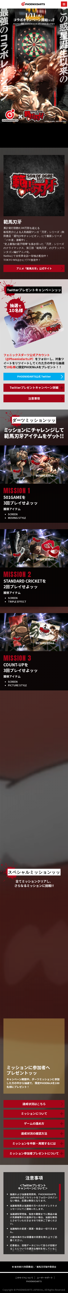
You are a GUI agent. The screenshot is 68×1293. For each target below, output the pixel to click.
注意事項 (34, 398)
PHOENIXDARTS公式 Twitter (34, 376)
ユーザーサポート (45, 1277)
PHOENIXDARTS (33, 4)
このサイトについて (24, 1277)
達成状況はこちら (34, 1104)
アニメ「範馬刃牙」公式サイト (34, 268)
